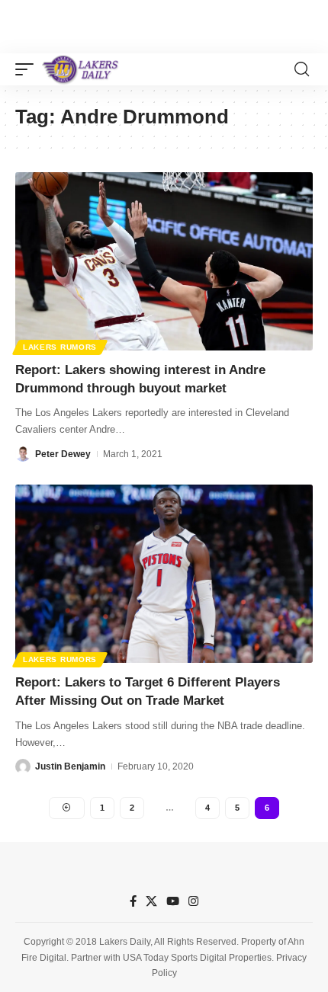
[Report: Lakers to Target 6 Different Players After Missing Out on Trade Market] (164, 574)
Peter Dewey (63, 454)
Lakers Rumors (60, 347)
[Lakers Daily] (81, 69)
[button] (28, 69)
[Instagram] (193, 901)
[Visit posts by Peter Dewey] (23, 454)
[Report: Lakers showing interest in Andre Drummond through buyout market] (164, 261)
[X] (151, 901)
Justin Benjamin (70, 766)
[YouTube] (172, 901)
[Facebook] (133, 901)
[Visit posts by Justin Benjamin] (23, 766)
